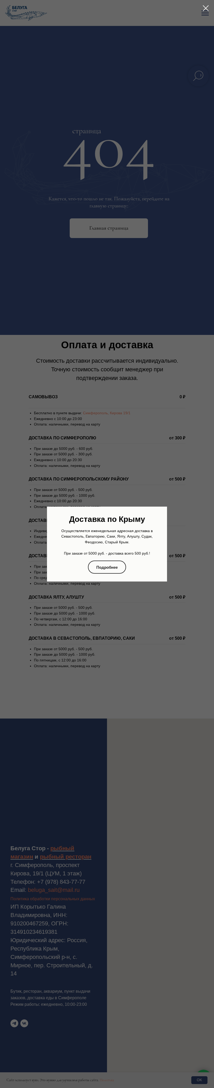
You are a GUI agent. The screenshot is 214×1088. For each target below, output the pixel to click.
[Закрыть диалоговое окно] (205, 8)
